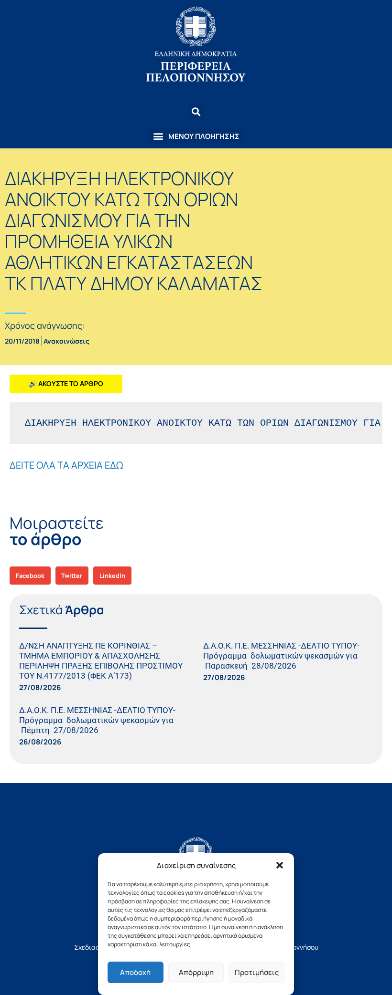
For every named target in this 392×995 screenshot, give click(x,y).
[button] (279, 865)
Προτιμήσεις (257, 972)
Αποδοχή (135, 972)
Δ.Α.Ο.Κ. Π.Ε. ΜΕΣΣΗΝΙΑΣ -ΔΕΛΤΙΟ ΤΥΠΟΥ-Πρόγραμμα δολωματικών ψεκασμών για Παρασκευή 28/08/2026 (281, 655)
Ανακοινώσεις (66, 341)
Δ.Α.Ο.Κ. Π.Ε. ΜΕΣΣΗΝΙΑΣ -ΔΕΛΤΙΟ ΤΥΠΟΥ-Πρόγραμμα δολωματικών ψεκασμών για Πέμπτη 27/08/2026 (97, 720)
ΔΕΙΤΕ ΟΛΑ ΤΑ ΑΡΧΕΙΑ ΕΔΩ (66, 465)
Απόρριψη (196, 972)
